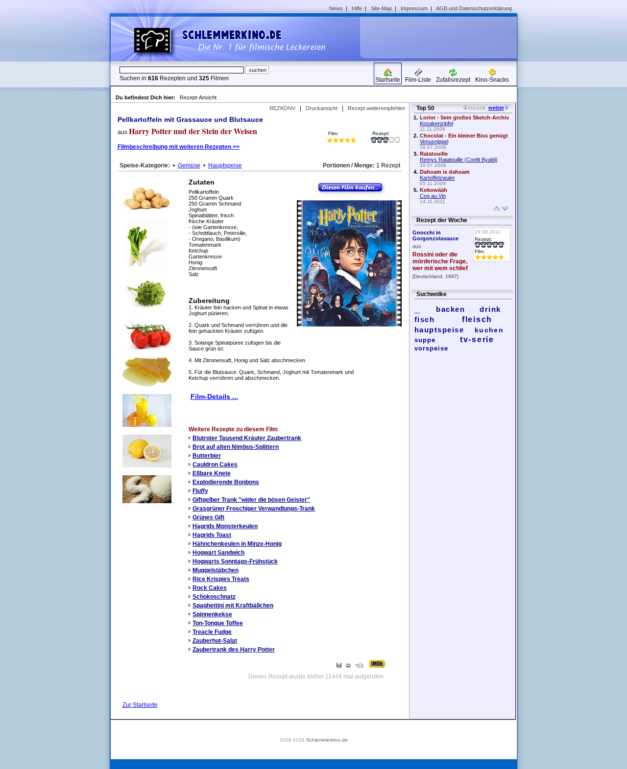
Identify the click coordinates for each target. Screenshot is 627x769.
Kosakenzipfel (436, 123)
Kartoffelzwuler (437, 178)
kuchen (489, 330)
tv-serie (477, 339)
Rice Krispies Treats (221, 579)
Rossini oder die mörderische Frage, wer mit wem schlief (440, 261)
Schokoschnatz (214, 596)
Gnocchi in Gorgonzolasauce (435, 235)
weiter (496, 108)
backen (450, 309)
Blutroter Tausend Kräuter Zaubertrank (247, 438)
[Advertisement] (442, 37)
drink (490, 309)
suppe (424, 340)
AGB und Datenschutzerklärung (474, 8)
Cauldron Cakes (215, 464)
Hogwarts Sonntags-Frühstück (235, 561)
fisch (424, 319)
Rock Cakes (210, 587)
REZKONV (282, 108)
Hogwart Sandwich (218, 552)
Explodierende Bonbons (226, 482)
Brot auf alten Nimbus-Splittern (236, 446)
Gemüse (189, 165)
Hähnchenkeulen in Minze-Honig (237, 543)
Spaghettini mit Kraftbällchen (233, 605)
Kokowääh (433, 190)
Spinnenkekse (212, 614)
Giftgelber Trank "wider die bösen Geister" (251, 499)
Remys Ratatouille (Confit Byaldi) (459, 160)
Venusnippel (434, 141)
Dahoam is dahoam (445, 172)
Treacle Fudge (212, 632)
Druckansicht (322, 108)
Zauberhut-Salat (215, 640)
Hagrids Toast (212, 535)
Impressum (414, 8)
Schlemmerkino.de (327, 740)
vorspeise (431, 348)
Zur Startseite (140, 704)
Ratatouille (434, 154)
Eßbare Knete (212, 473)
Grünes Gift (208, 517)
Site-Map (381, 8)
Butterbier (207, 455)
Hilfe (357, 8)
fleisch (477, 319)
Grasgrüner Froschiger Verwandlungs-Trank (254, 508)
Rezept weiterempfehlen (376, 108)
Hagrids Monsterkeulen (225, 526)
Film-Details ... (214, 396)
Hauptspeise (225, 165)
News (336, 8)
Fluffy (200, 491)
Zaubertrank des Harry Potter (234, 649)
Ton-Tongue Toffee (218, 623)
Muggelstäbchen (216, 570)
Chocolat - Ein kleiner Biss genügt (464, 136)
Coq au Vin (433, 196)
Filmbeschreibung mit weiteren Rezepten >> (179, 146)
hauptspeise (439, 330)
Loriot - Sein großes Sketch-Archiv (464, 117)
